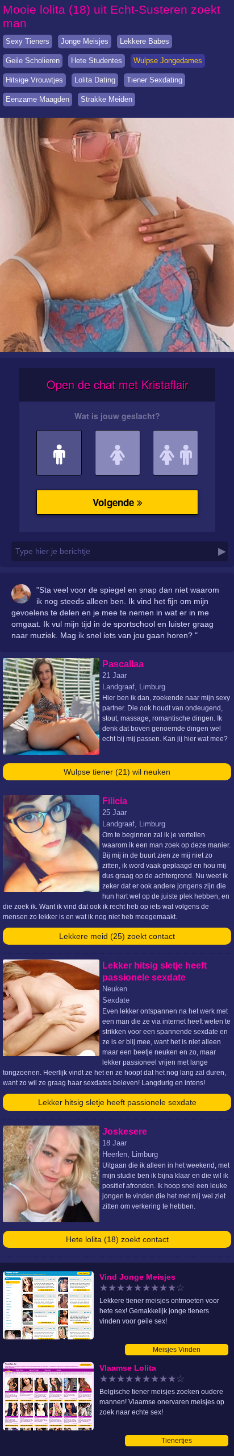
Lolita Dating (94, 80)
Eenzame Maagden (37, 99)
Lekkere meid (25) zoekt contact (117, 936)
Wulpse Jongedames (167, 60)
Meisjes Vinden (176, 1350)
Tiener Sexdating (154, 80)
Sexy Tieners (27, 41)
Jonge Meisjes (84, 41)
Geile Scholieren (33, 60)
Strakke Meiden (106, 99)
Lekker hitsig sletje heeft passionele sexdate (117, 1102)
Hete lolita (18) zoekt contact (117, 1239)
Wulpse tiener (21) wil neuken (117, 771)
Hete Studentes (96, 60)
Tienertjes (176, 1441)
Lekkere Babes (144, 41)
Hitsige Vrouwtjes (34, 80)
